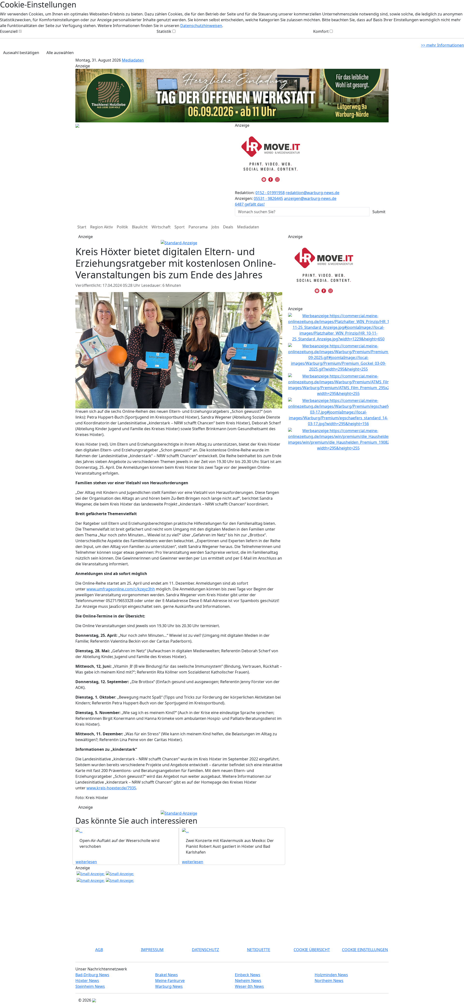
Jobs (215, 227)
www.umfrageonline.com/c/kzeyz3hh (121, 589)
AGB (99, 949)
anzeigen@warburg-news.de (310, 198)
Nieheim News (248, 980)
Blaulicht (140, 227)
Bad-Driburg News (92, 974)
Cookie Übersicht (312, 949)
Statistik (164, 31)
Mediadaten (133, 60)
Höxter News (87, 980)
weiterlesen (86, 861)
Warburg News (169, 986)
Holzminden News (331, 974)
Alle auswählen (60, 52)
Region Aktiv (101, 227)
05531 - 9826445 (268, 198)
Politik (122, 227)
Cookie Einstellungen (365, 949)
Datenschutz (205, 949)
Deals (228, 227)
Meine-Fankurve (170, 980)
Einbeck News (247, 974)
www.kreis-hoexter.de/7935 (111, 788)
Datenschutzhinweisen (201, 25)
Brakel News (166, 974)
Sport (179, 227)
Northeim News (329, 980)
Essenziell (9, 31)
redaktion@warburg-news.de (312, 192)
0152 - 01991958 (270, 192)
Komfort (321, 31)
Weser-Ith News (249, 986)
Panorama (198, 227)
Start (81, 227)
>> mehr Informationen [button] (442, 45)
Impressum (152, 949)
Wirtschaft (161, 227)
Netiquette (258, 949)
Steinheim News (90, 986)
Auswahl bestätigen (21, 52)
